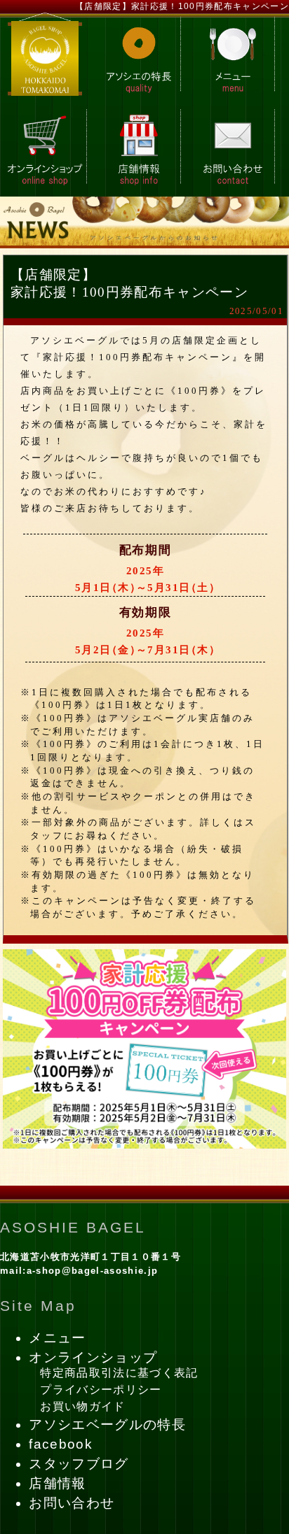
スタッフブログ (78, 1463)
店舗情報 (57, 1483)
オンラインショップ (93, 1357)
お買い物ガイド (82, 1406)
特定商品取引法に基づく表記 (119, 1373)
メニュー (57, 1337)
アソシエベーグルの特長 (107, 1424)
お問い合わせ (71, 1503)
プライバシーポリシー (100, 1389)
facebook (61, 1444)
